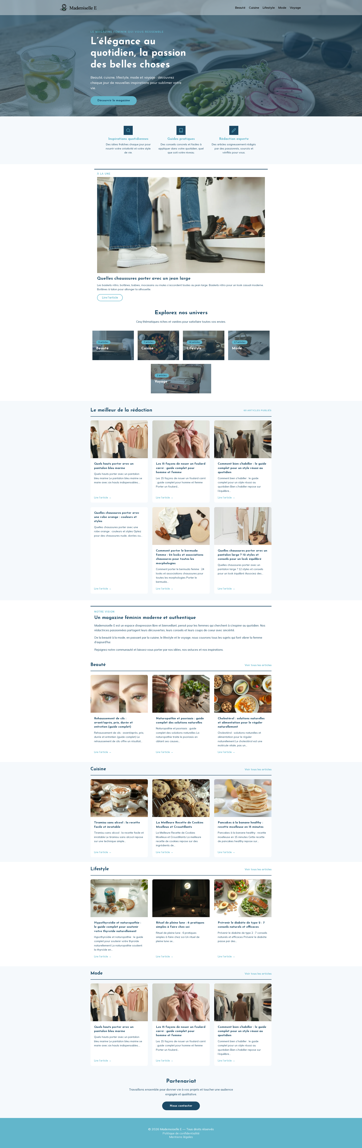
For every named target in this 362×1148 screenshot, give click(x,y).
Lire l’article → (102, 497)
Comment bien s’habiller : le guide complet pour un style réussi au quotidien (242, 468)
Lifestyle (269, 7)
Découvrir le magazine (113, 100)
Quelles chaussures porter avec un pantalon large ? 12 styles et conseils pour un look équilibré (242, 555)
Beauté (240, 7)
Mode (282, 7)
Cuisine (254, 7)
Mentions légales (181, 1137)
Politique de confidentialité (181, 1133)
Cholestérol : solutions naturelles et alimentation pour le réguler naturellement (241, 723)
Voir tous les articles (258, 665)
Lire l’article (110, 297)
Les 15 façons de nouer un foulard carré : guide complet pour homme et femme (180, 468)
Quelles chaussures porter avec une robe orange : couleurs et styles (116, 517)
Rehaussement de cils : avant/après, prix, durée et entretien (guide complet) (113, 723)
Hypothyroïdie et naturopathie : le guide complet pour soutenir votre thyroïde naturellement (117, 927)
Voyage (295, 7)
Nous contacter (181, 1105)
